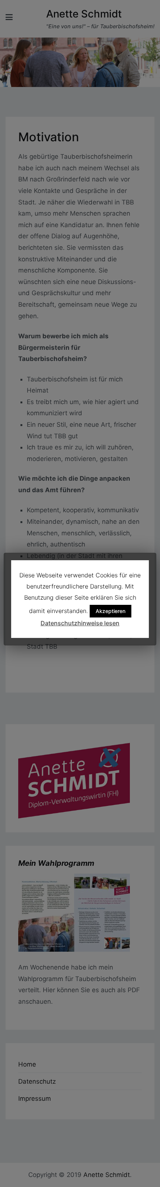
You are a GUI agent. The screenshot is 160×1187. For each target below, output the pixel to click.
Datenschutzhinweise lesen (80, 623)
